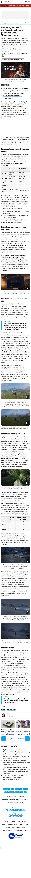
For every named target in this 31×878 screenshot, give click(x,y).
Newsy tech (23, 23)
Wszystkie (6, 789)
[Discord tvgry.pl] (18, 815)
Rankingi (21, 5)
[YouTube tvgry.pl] (10, 815)
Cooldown (18, 789)
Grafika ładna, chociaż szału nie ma (13, 93)
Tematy (21, 792)
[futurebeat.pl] (5, 51)
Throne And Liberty (7, 102)
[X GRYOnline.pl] (12, 810)
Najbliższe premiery (19, 802)
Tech (15, 792)
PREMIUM (4, 5)
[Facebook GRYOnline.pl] (7, 810)
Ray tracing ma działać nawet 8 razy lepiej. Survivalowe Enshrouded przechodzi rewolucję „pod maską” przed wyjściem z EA (16, 752)
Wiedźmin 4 (9, 802)
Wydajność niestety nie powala (12, 95)
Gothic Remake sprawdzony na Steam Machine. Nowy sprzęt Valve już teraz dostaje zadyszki (16, 700)
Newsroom (12, 5)
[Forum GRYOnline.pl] (24, 810)
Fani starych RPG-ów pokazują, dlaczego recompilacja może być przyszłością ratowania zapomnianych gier (16, 762)
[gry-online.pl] (8, 2)
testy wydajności (11, 709)
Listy (27, 5)
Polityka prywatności (7, 824)
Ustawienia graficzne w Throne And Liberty (16, 91)
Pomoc (23, 827)
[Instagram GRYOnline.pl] (10, 810)
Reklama (26, 824)
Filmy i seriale (8, 792)
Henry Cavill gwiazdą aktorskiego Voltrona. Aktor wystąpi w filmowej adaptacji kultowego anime (23, 731)
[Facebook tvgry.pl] (21, 815)
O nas (6, 821)
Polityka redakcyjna (21, 821)
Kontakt (18, 827)
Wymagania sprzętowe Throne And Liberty (15, 88)
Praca (12, 827)
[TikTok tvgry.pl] (12, 815)
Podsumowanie (7, 98)
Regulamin (12, 821)
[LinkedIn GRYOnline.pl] (21, 810)
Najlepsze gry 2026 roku (8, 799)
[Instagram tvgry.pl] (15, 815)
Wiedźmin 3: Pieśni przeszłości (15, 796)
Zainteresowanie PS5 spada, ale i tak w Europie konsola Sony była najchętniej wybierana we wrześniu (8, 731)
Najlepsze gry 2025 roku (22, 799)
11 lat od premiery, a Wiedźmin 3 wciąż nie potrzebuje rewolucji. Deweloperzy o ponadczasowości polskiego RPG (15, 777)
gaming (3, 709)
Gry (17, 5)
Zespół (8, 827)
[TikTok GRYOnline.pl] (15, 810)
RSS (26, 792)
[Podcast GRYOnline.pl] (18, 810)
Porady (25, 789)
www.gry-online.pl (6, 23)
